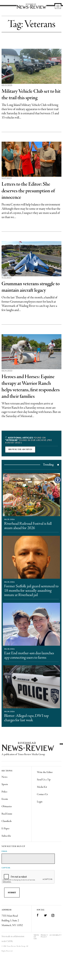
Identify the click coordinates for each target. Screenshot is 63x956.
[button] (57, 479)
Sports (5, 784)
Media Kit (42, 787)
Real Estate (7, 814)
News (4, 777)
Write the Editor (45, 772)
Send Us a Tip (44, 779)
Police (4, 791)
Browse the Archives (20, 449)
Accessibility (55, 935)
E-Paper (5, 828)
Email (4, 851)
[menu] (57, 6)
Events (5, 799)
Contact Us (42, 794)
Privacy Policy (44, 936)
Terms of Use (36, 937)
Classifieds (7, 821)
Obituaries (7, 806)
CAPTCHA (6, 868)
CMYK (9, 941)
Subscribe (6, 836)
